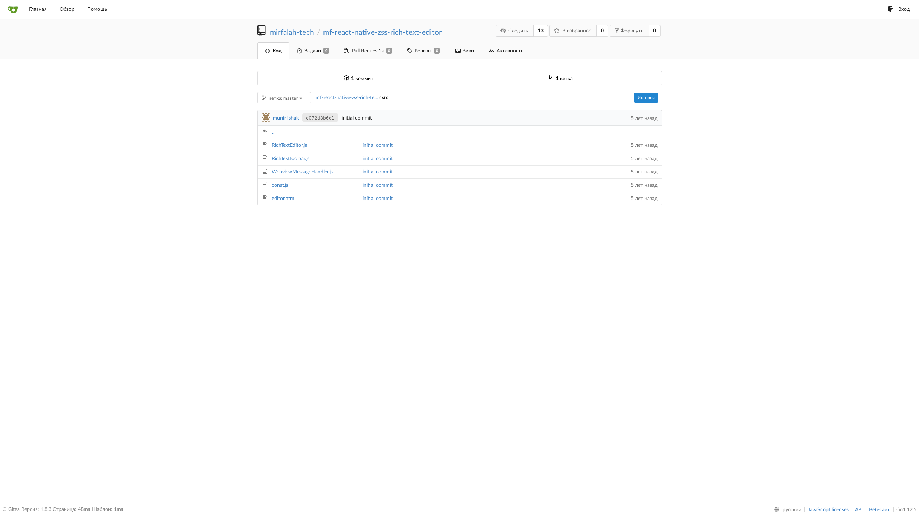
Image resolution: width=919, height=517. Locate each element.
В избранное (576, 30)
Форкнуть (632, 30)
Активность (509, 50)
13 (541, 30)
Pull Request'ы (371, 50)
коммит (362, 78)
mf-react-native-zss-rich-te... (347, 97)
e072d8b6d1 (320, 118)
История (646, 98)
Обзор (67, 9)
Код (277, 50)
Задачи (315, 50)
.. (273, 132)
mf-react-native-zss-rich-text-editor (382, 32)
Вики (468, 50)
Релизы (426, 50)
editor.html (283, 198)
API (859, 509)
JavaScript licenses (828, 509)
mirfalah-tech (292, 32)
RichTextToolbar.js (290, 158)
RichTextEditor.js (289, 145)
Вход (904, 9)
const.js (280, 185)
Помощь (97, 9)
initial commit (378, 145)
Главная (38, 9)
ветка (564, 78)
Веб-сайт (879, 509)
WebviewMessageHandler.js (302, 171)
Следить (518, 30)
